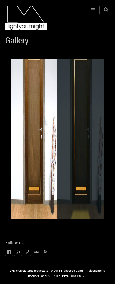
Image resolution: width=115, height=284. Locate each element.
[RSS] (45, 252)
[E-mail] (36, 252)
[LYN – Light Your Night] (26, 18)
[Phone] (27, 252)
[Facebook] (9, 252)
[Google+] (18, 252)
